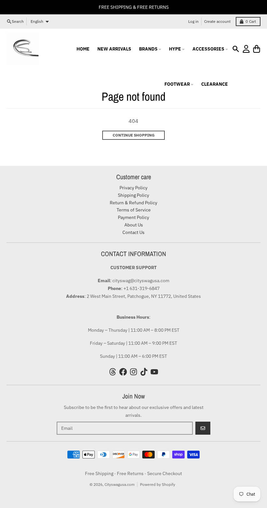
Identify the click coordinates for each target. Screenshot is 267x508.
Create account (217, 21)
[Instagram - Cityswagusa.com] (133, 372)
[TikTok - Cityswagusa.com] (144, 372)
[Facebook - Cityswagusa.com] (123, 372)
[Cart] (256, 49)
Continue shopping (134, 135)
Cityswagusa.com (119, 484)
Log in (193, 21)
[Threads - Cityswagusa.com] (113, 372)
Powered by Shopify (157, 484)
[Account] (246, 49)
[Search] (236, 49)
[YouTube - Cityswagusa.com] (154, 372)
